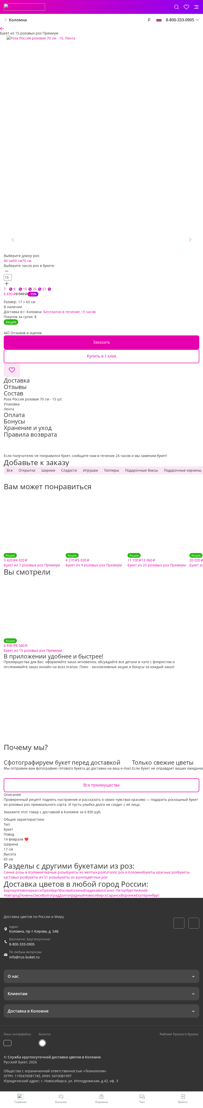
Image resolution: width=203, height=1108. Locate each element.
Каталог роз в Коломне (123, 872)
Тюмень (26, 895)
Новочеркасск (30, 890)
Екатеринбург (147, 895)
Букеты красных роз (160, 872)
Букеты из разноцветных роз (82, 877)
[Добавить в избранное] (12, 370)
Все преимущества (101, 785)
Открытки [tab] (27, 470)
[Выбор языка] (159, 20)
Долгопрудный (71, 895)
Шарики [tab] (48, 470)
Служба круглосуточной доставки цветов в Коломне (54, 1057)
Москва (64, 890)
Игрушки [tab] (90, 470)
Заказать (101, 342)
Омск (37, 895)
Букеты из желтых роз (85, 872)
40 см (8, 260)
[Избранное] (186, 7)
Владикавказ (94, 890)
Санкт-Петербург (119, 890)
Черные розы (54, 872)
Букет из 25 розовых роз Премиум (156, 560)
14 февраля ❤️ (16, 839)
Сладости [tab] (69, 470)
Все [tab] (10, 470)
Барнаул (11, 890)
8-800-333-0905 (22, 944)
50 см (17, 260)
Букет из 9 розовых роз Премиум (94, 560)
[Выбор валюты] (149, 20)
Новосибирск (95, 895)
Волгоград (50, 895)
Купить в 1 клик (101, 356)
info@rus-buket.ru (24, 957)
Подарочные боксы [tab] (141, 470)
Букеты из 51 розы (42, 877)
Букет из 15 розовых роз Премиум (33, 646)
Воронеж (128, 895)
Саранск (114, 895)
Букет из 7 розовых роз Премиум (32, 560)
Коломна (18, 20)
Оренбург (50, 890)
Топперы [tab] (111, 470)
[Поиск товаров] (176, 7)
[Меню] (196, 7)
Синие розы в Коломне (23, 872)
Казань (77, 890)
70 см (26, 260)
